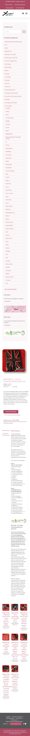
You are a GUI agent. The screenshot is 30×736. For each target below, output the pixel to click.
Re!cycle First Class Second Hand (13, 96)
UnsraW (8, 261)
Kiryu (7, 187)
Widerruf (5, 723)
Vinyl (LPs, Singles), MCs (11, 61)
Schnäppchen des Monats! (11, 93)
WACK (7, 273)
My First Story (9, 222)
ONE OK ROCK (10, 228)
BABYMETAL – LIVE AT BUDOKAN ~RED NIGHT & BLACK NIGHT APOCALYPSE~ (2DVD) (24, 649)
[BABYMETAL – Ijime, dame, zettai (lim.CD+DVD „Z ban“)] (15, 604)
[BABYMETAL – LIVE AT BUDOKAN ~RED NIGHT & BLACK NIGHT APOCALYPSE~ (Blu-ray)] (15, 634)
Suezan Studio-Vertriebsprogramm (13, 41)
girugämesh (9, 167)
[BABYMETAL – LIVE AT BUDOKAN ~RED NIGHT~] (6, 634)
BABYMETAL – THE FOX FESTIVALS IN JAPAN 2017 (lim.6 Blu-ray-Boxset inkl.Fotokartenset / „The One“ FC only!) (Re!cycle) (7, 683)
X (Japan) (8, 280)
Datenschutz (14, 720)
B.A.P (7, 130)
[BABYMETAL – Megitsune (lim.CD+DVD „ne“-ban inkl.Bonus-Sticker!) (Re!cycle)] (15, 666)
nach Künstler (8, 106)
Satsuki (7, 248)
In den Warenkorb (10, 411)
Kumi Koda (9, 190)
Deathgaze (8, 151)
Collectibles (8, 77)
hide (7, 174)
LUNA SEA (8, 199)
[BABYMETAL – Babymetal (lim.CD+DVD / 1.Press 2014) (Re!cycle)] (6, 604)
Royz (7, 241)
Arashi (7, 127)
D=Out (7, 145)
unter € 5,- (7, 83)
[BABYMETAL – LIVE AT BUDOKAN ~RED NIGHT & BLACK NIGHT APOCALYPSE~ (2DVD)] (24, 634)
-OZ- (7, 232)
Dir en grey (8, 154)
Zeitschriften (8, 67)
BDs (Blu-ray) (8, 51)
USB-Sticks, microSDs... (10, 54)
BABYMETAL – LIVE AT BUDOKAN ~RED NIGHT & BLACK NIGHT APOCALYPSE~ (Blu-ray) (15, 649)
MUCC (7, 219)
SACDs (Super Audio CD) (11, 57)
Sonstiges (7, 99)
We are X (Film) (10, 277)
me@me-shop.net (20, 1)
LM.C (7, 196)
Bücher (7, 70)
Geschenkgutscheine (10, 89)
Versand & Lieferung (17, 716)
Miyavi (7, 215)
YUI (7, 283)
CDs (6, 44)
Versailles (8, 270)
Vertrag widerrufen (16, 723)
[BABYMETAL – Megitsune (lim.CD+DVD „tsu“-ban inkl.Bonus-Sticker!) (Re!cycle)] (24, 604)
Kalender (7, 73)
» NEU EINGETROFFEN (10, 289)
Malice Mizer (9, 206)
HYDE (7, 177)
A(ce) (7, 114)
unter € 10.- (8, 86)
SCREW (8, 251)
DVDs (18, 421)
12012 (7, 111)
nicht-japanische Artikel (11, 102)
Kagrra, (8, 180)
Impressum (19, 718)
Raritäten (7, 80)
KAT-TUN (8, 183)
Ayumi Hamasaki (10, 171)
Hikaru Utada (9, 264)
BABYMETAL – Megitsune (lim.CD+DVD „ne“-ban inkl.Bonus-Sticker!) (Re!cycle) (15, 679)
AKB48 (8, 121)
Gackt (7, 161)
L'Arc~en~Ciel (9, 193)
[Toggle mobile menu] (27, 13)
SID (7, 254)
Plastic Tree (9, 238)
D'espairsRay (9, 148)
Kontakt (8, 716)
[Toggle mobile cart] (23, 13)
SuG (7, 257)
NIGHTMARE (9, 225)
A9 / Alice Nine (9, 118)
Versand (6, 386)
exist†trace (8, 158)
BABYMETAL (13, 421)
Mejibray (8, 209)
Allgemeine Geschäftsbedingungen (14, 721)
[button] (12, 415)
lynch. (7, 203)
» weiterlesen (7, 301)
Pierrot (8, 235)
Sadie (7, 244)
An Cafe (8, 124)
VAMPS (8, 267)
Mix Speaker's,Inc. (10, 212)
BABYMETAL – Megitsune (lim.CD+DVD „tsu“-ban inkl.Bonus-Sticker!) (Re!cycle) (24, 618)
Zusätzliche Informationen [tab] (5, 434)
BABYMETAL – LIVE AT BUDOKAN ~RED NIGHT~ (6, 646)
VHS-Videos (8, 64)
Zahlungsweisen (10, 718)
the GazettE (9, 164)
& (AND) (8, 108)
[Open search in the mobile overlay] (15, 31)
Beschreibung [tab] (5, 430)
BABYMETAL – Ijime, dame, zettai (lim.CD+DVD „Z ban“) (15, 616)
